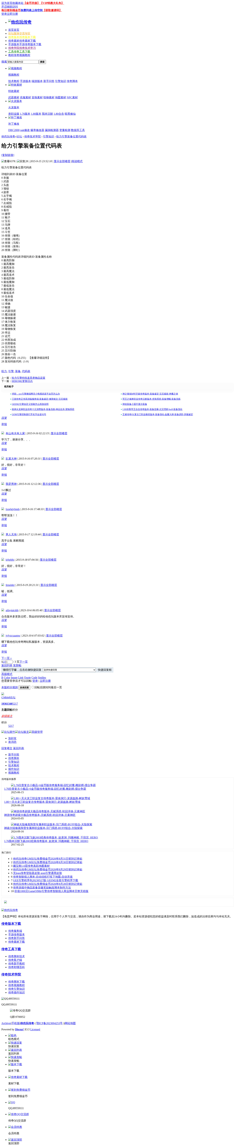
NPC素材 (72, 97)
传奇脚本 (72, 81)
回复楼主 (6, 748)
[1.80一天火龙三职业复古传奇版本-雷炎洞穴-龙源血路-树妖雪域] (50, 798)
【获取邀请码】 (52, 10)
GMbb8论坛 (8, 697)
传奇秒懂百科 (16, 967)
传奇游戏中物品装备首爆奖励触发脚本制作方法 (42, 887)
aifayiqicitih (12, 610)
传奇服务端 (15, 930)
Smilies (42, 677)
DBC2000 (14, 130)
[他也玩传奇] (20, 22)
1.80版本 (36, 113)
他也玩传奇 (8, 136)
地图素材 (60, 97)
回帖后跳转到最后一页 (48, 687)
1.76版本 (25, 113)
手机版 (16, 1023)
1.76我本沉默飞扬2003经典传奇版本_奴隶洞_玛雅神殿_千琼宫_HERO (46, 841)
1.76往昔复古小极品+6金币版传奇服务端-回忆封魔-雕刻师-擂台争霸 (45, 788)
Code (34, 677)
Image (14, 677)
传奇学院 (22, 47)
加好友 (12, 738)
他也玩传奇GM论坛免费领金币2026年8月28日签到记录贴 (47, 883)
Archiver (6, 1023)
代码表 (26, 371)
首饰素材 (37, 97)
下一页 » (6, 658)
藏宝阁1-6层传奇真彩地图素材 (31, 865)
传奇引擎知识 (16, 988)
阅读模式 (77, 161)
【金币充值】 (31, 3)
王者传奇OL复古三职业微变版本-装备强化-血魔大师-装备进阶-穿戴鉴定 (157, 414)
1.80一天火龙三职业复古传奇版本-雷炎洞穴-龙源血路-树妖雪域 (42, 801)
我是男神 (11, 483)
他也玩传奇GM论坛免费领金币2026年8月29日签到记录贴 (47, 869)
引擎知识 (60, 81)
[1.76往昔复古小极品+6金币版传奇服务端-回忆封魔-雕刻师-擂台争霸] (53, 785)
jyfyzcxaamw (13, 635)
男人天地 (11, 534)
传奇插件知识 (16, 992)
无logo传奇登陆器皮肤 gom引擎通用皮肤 (37, 873)
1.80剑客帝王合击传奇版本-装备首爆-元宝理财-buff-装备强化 (152, 409)
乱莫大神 (11, 458)
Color (7, 677)
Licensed (35, 1029)
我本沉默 (47, 113)
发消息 (12, 741)
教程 (19, 55)
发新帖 (17, 665)
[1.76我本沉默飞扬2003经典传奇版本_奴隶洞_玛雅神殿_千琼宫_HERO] (54, 837)
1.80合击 (59, 113)
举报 (4, 424)
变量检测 (64, 130)
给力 (4, 371)
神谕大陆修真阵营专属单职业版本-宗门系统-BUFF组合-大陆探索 (43, 828)
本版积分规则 (9, 687)
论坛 (19, 33)
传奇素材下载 (16, 941)
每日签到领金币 (11, 10)
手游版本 (24, 44)
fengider (10, 585)
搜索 (4, 61)
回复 (4, 417)
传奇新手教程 (16, 963)
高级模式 (6, 674)
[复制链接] (7, 155)
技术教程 (13, 81)
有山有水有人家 (15, 433)
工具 (19, 51)
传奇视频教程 (16, 985)
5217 (15, 703)
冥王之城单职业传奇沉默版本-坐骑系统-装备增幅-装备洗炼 (151, 399)
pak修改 (25, 130)
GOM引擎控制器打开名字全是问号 (29, 414)
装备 (18, 371)
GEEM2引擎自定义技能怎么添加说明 (30, 404)
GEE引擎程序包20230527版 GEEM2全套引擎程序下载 (45, 880)
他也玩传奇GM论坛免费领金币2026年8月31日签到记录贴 (47, 858)
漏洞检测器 (52, 130)
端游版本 (37, 81)
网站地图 (70, 1023)
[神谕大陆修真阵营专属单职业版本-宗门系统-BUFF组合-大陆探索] (51, 824)
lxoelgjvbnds (13, 509)
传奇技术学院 (32, 136)
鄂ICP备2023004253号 (49, 1023)
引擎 (11, 371)
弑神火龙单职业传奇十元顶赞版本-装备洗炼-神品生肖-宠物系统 (43, 409)
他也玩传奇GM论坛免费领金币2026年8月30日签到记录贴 (47, 862)
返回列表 (6, 665)
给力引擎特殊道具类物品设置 (28, 377)
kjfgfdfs (10, 559)
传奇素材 (22, 40)
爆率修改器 (37, 130)
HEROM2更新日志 (22, 381)
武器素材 (13, 97)
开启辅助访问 (9, 6)
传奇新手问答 (16, 938)
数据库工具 (78, 130)
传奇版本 (22, 37)
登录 (4, 13)
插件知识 (13, 769)
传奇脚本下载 (16, 981)
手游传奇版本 (16, 934)
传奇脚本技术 (16, 956)
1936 (4, 703)
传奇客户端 (15, 959)
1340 (9, 703)
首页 (13, 29)
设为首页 (6, 3)
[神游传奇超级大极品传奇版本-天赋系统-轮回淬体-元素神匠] (48, 811)
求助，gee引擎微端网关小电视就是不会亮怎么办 (36, 393)
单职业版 (13, 113)
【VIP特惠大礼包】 (52, 3)
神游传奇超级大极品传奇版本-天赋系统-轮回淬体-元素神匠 (40, 814)
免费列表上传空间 (32, 10)
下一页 (23, 661)
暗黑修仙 (70, 113)
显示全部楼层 (62, 161)
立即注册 (12, 13)
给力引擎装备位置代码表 (71, 136)
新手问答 (48, 81)
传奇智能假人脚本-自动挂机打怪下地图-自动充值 (43, 876)
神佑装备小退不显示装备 (134, 404)
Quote (27, 677)
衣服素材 (25, 97)
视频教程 (13, 772)
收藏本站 (17, 3)
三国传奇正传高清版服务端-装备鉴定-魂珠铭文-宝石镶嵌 (40, 399)
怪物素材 (48, 97)
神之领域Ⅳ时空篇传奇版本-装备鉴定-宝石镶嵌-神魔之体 (150, 393)
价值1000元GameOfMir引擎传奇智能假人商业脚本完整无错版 (51, 891)
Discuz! (19, 1029)
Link (20, 677)
